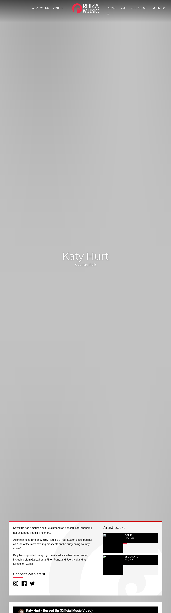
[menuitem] (40, 8)
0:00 (135, 549)
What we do (40, 7)
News (112, 7)
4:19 (144, 549)
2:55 (144, 571)
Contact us (138, 7)
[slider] (140, 544)
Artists (58, 7)
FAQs (123, 7)
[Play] (127, 549)
